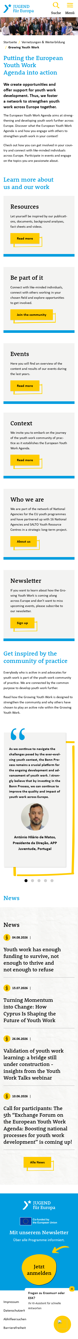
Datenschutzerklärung (18, 1310)
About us (23, 541)
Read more (25, 238)
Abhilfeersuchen (14, 1319)
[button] (26, 880)
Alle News (37, 1162)
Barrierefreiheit (14, 1327)
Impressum (11, 1301)
